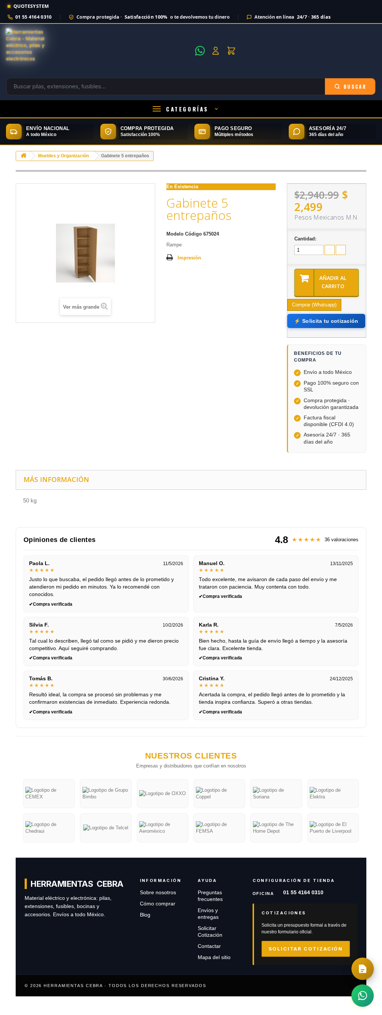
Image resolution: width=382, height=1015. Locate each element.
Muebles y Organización (63, 155)
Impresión (189, 258)
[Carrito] (231, 51)
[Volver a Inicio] (23, 156)
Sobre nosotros (158, 892)
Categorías (187, 109)
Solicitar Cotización (306, 949)
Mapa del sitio (214, 957)
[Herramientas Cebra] (98, 50)
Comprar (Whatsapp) (314, 305)
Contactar (209, 946)
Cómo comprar (157, 904)
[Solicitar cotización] (362, 969)
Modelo (175, 234)
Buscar (355, 86)
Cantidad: (305, 239)
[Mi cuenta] (215, 51)
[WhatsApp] (200, 51)
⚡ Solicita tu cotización (326, 321)
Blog (145, 915)
